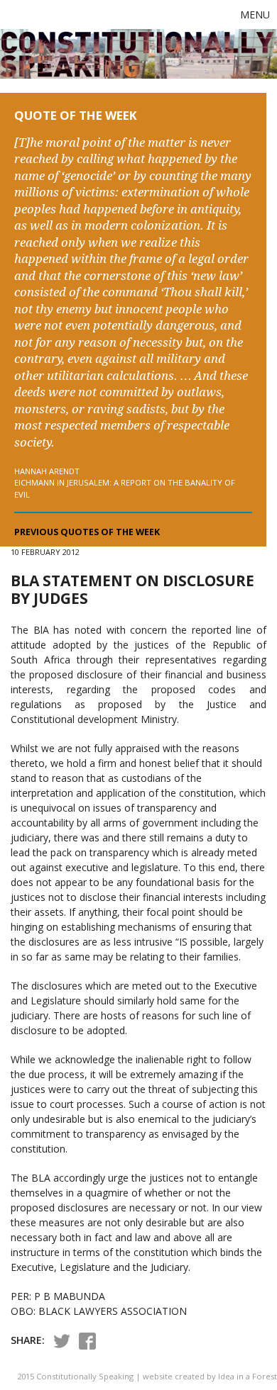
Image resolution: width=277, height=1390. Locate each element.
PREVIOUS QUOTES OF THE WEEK (87, 532)
